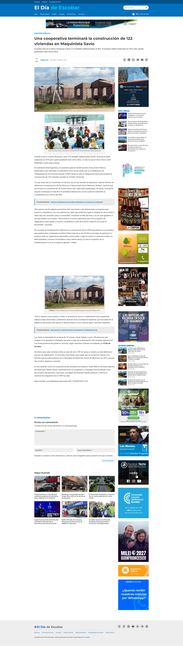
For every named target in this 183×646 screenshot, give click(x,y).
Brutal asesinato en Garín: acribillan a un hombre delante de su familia (137, 115)
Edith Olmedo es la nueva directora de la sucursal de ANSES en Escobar (72, 521)
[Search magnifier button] (146, 7)
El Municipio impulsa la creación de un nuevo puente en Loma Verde (101, 496)
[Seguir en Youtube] (133, 626)
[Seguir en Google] (147, 626)
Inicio (35, 14)
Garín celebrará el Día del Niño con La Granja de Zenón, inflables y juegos (138, 357)
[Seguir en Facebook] (124, 626)
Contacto (44, 2)
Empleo (54, 14)
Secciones (81, 14)
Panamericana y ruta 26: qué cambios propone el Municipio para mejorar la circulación (46, 496)
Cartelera (61, 14)
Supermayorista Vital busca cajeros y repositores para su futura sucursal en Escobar (138, 131)
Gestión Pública (42, 33)
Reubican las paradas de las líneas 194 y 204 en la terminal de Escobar (73, 496)
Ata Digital (87, 637)
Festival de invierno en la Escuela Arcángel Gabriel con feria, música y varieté (138, 381)
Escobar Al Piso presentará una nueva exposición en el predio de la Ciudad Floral (137, 373)
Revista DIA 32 (110, 632)
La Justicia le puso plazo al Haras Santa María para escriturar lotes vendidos (137, 139)
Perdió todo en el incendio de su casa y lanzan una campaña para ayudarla (138, 365)
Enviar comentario (108, 460)
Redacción (44, 60)
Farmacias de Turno (55, 2)
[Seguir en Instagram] (128, 626)
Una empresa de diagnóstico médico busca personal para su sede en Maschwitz (138, 123)
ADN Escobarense (80, 632)
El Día (56, 7)
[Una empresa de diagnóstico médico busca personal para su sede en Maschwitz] (122, 124)
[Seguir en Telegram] (142, 626)
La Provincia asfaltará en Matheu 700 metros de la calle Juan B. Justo (136, 349)
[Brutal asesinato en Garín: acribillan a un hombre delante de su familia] (122, 116)
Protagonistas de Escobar (95, 632)
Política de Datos (68, 632)
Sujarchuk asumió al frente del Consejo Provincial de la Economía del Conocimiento (46, 521)
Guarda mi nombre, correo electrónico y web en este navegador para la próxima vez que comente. (73, 456)
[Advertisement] (74, 259)
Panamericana (71, 14)
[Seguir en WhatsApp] (138, 626)
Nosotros (37, 2)
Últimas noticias (44, 14)
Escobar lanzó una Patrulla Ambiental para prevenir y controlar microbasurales (99, 521)
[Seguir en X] (119, 626)
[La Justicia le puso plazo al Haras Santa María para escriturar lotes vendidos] (122, 140)
